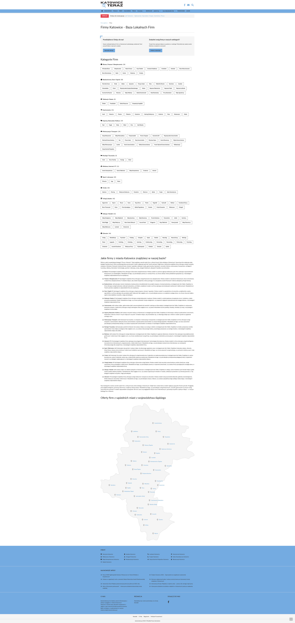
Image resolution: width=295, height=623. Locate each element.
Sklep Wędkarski (119, 218)
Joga (112, 181)
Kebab (185, 114)
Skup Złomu (138, 202)
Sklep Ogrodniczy (180, 92)
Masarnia (111, 114)
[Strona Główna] (102, 11)
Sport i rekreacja (108, 177)
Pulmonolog (179, 242)
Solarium (104, 192)
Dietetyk (151, 246)
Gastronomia (107, 110)
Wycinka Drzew (106, 83)
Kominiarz (171, 83)
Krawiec (150, 207)
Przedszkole (112, 103)
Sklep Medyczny (116, 222)
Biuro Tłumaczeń (106, 207)
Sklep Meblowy (128, 92)
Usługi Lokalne (107, 198)
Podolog (132, 237)
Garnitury (184, 218)
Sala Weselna (140, 125)
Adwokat (173, 68)
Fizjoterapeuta (140, 246)
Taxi (119, 140)
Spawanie (131, 83)
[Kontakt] (188, 5)
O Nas (140, 616)
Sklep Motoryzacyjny (107, 144)
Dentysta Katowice (108, 554)
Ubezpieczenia (117, 68)
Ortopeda (140, 237)
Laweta (118, 144)
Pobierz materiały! (156, 50)
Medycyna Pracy (129, 246)
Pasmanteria (167, 218)
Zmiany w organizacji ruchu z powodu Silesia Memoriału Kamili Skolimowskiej (124, 579)
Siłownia (104, 181)
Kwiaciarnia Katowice (179, 554)
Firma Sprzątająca (126, 207)
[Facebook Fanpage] (184, 5)
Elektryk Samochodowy (144, 144)
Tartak (115, 83)
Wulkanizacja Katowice (132, 559)
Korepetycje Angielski (137, 103)
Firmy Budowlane (167, 92)
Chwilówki (163, 68)
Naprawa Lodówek (180, 88)
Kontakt (136, 602)
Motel (129, 159)
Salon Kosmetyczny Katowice (181, 556)
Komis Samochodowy (129, 144)
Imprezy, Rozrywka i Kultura (111, 121)
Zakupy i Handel (108, 214)
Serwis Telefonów (121, 170)
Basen (118, 181)
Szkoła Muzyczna (124, 103)
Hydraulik (164, 202)
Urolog (103, 237)
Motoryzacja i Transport (110, 131)
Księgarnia (152, 222)
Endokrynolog (149, 242)
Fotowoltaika (105, 88)
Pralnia (146, 202)
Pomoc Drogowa (144, 135)
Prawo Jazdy (128, 140)
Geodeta (180, 83)
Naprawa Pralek (168, 88)
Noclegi (122, 159)
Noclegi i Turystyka (109, 155)
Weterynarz (172, 207)
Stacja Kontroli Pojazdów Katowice (158, 559)
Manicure (145, 192)
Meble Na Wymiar (160, 83)
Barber (153, 192)
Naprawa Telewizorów (155, 88)
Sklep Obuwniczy (186, 222)
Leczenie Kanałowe (116, 246)
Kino (132, 125)
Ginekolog (130, 242)
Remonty (118, 92)
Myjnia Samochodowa (178, 140)
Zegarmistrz (105, 202)
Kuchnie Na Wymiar (107, 92)
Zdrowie (105, 233)
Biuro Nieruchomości (184, 68)
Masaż (103, 242)
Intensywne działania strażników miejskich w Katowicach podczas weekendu (172, 586)
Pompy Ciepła (141, 83)
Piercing (113, 192)
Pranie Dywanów (161, 207)
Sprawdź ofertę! (109, 50)
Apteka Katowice (130, 554)
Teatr (103, 125)
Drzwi (114, 88)
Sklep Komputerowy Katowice (111, 559)
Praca (134, 11)
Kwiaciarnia (126, 227)
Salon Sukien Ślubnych (129, 222)
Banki (117, 73)
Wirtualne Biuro (106, 68)
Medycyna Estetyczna (124, 192)
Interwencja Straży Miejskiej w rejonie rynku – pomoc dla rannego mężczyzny (172, 583)
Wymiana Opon (152, 140)
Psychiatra (122, 237)
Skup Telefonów (163, 222)
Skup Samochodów (139, 140)
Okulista (156, 237)
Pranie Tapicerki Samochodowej (161, 144)
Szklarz (123, 83)
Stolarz (143, 88)
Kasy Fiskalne (140, 68)
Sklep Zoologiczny (106, 218)
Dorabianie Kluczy (183, 202)
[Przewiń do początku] (291, 619)
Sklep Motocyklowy (119, 135)
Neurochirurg (174, 237)
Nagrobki (155, 202)
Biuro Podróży (112, 159)
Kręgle (110, 125)
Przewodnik (181, 11)
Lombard (117, 227)
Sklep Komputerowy (134, 170)
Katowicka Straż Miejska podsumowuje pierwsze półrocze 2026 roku (121, 583)
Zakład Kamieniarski (141, 92)
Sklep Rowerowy (143, 218)
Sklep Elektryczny (106, 227)
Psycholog (189, 242)
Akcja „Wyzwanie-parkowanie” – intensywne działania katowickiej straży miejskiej (122, 587)
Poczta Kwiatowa (155, 218)
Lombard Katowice (154, 554)
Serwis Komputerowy (107, 170)
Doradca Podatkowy (152, 68)
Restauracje (177, 114)
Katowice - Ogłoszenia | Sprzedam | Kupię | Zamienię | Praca (145, 16)
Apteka (167, 246)
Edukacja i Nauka (108, 99)
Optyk (148, 237)
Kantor (124, 73)
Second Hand (143, 222)
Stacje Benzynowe (106, 135)
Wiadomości (108, 11)
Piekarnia (128, 114)
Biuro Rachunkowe (106, 73)
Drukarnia (145, 170)
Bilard (124, 125)
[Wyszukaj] (192, 5)
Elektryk (172, 202)
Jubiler (175, 218)
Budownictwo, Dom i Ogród (111, 79)
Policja (115, 11)
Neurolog (164, 237)
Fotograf (181, 207)
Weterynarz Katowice (108, 556)
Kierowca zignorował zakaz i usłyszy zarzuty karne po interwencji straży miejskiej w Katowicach (170, 580)
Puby (168, 114)
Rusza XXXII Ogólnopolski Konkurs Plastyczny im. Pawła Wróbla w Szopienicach (121, 575)
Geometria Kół (156, 135)
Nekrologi (149, 11)
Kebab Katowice (107, 562)
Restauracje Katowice (179, 559)
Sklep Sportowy (131, 218)
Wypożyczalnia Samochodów (171, 135)
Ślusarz (121, 202)
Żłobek (104, 103)
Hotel (103, 159)
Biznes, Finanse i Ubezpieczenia (112, 64)
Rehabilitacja (113, 237)
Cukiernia (160, 114)
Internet (154, 170)
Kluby (117, 125)
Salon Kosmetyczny (171, 192)
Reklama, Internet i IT (109, 166)
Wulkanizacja (177, 144)
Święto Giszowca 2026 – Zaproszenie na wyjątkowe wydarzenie (168, 574)
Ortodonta (104, 246)
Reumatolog (169, 242)
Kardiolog (121, 242)
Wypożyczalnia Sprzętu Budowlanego (129, 88)
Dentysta (159, 246)
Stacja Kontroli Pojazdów (108, 149)
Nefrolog (184, 237)
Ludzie (188, 11)
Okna (150, 83)
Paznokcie (136, 192)
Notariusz (132, 73)
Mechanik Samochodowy (108, 140)
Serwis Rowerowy (165, 140)
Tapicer (114, 202)
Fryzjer (161, 192)
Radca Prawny (128, 68)
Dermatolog (159, 242)
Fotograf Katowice (131, 556)
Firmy (120, 11)
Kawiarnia (137, 114)
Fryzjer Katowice (153, 556)
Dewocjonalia (174, 222)
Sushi (103, 114)
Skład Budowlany (155, 92)
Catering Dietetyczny (149, 114)
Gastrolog (139, 242)
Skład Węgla (105, 222)
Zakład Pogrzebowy (139, 207)
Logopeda (112, 242)
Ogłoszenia (127, 11)
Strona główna (104, 23)
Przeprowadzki (132, 135)
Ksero (116, 207)
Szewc (129, 202)
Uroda (105, 188)
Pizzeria (120, 114)
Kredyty (141, 73)
